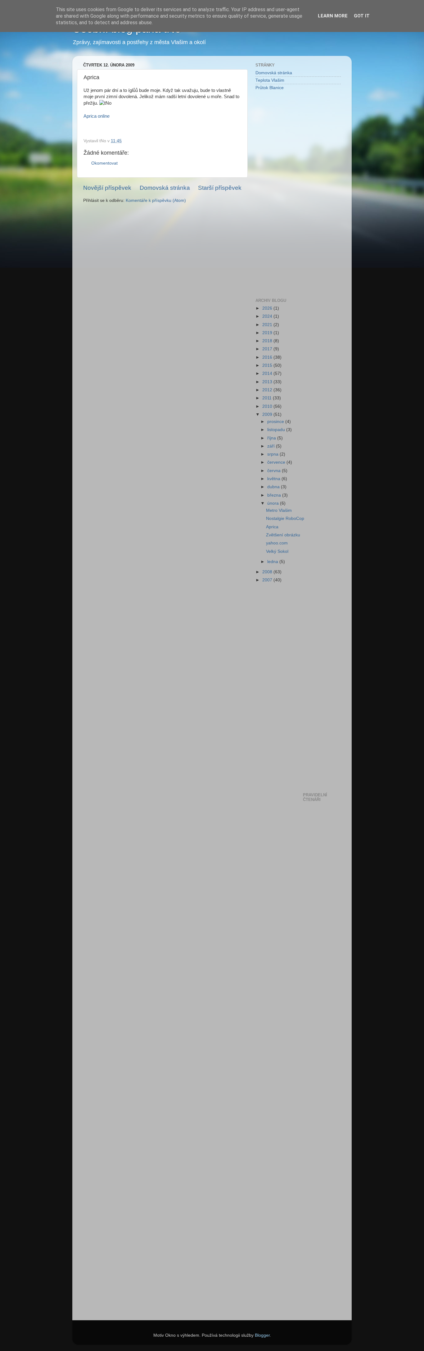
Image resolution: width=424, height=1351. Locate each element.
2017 (267, 349)
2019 (267, 332)
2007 (267, 580)
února (273, 503)
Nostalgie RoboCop (285, 518)
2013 (267, 382)
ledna (273, 561)
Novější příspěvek (107, 187)
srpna (273, 454)
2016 (267, 357)
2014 (267, 373)
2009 (267, 414)
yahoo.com (277, 543)
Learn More (333, 16)
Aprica (272, 527)
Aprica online (96, 116)
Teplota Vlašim (269, 80)
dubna (274, 486)
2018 (267, 341)
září (271, 446)
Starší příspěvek (219, 187)
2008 (267, 572)
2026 (267, 308)
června (274, 470)
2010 (267, 406)
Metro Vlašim (279, 510)
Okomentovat (104, 163)
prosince (276, 421)
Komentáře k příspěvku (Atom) (156, 200)
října (272, 438)
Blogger (262, 1335)
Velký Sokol (277, 551)
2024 (267, 316)
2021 (267, 324)
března (274, 495)
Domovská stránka (165, 187)
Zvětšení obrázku (283, 535)
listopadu (276, 429)
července (276, 462)
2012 (267, 390)
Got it (362, 16)
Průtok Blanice (269, 87)
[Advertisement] (280, 194)
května (274, 478)
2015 (267, 365)
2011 (267, 398)
